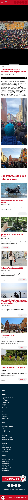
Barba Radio (5, 446)
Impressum (4, 435)
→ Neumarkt (5, 400)
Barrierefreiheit (5, 470)
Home (3, 390)
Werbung (4, 430)
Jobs (3, 428)
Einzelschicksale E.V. (7, 432)
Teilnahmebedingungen (7, 439)
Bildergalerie (5, 451)
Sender (3, 422)
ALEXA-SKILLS (5, 418)
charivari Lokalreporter (7, 397)
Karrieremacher (5, 458)
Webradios (4, 414)
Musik (3, 412)
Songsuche (4, 416)
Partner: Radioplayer (7, 467)
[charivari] (6, 2)
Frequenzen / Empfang (7, 426)
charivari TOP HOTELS (7, 459)
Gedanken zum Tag (6, 447)
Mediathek (4, 443)
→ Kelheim (4, 406)
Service (4, 455)
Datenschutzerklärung (7, 437)
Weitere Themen (6, 408)
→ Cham (4, 404)
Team (3, 425)
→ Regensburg (5, 399)
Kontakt (4, 433)
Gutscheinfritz (5, 465)
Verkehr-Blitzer (5, 461)
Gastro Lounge (5, 463)
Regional (4, 394)
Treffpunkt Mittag (6, 449)
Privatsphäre (5, 468)
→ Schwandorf (5, 402)
